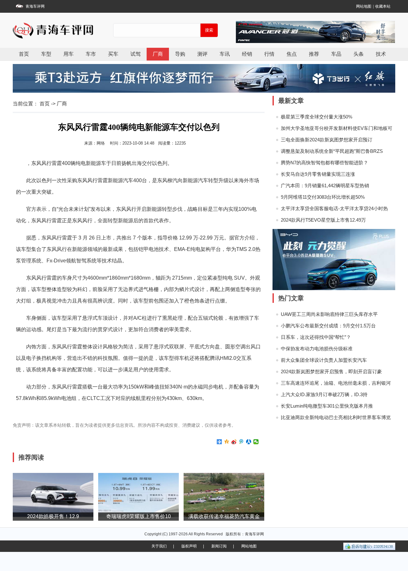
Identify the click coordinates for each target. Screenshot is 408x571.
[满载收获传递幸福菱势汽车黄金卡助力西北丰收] (224, 494)
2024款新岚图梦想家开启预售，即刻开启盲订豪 (331, 371)
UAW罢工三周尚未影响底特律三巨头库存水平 (329, 314)
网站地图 (363, 6)
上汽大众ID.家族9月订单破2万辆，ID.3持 (324, 394)
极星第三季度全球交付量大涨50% (316, 116)
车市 (91, 54)
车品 (336, 54)
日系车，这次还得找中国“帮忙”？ (316, 337)
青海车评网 (35, 6)
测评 (202, 54)
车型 (46, 54)
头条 (358, 54)
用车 (68, 54)
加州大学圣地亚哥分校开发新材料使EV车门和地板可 (336, 128)
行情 (269, 54)
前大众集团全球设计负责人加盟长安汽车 (324, 360)
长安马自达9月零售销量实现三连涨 (318, 174)
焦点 (292, 54)
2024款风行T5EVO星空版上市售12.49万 (323, 220)
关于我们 (159, 546)
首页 (24, 54)
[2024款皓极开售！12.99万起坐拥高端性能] (53, 494)
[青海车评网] (70, 30)
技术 (381, 54)
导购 (180, 54)
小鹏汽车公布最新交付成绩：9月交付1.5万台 (328, 325)
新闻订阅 (219, 546)
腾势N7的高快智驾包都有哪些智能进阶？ (324, 162)
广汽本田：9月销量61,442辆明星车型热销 (325, 185)
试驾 (135, 54)
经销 (247, 54)
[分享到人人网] (248, 441)
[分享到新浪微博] (234, 441)
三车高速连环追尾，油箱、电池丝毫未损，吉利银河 (336, 383)
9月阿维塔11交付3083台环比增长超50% (323, 197)
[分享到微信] (256, 441)
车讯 (225, 54)
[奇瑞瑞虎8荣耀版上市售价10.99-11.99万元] (138, 494)
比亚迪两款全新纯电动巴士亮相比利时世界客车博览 (336, 417)
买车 (113, 54)
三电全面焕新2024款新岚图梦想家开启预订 (326, 139)
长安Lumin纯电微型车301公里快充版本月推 (327, 406)
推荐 (314, 54)
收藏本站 (382, 6)
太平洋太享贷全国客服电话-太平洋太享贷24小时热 (334, 208)
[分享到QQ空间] (226, 441)
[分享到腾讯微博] (241, 441)
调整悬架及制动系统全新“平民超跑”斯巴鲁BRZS (332, 151)
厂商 (158, 54)
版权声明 (189, 546)
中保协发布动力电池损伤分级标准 (317, 348)
